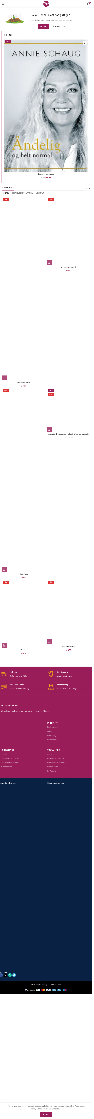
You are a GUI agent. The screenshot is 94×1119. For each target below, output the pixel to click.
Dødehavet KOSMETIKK (57, 878)
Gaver (49, 870)
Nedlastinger (52, 851)
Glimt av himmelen (23, 382)
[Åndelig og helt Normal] (46, 106)
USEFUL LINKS (53, 866)
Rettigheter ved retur (9, 878)
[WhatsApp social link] (10, 1091)
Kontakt (4, 870)
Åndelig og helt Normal (46, 174)
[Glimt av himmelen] (24, 288)
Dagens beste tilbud (55, 874)
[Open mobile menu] (3, 3)
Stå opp (24, 765)
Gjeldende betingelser (10, 874)
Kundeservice (7, 866)
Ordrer (50, 847)
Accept (46, 1114)
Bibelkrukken (52, 882)
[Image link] (15, 18)
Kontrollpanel (52, 843)
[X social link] (5, 1091)
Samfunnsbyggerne (68, 765)
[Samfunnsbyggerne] (68, 671)
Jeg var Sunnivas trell (68, 382)
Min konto (52, 838)
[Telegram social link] (14, 1091)
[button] (85, 43)
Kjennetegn (24, 574)
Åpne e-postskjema (64, 791)
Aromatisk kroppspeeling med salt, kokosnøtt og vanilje (68, 574)
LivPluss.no (51, 886)
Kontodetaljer (52, 855)
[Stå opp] (24, 671)
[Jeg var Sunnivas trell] (68, 288)
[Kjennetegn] (24, 480)
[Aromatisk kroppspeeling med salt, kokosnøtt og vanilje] (68, 480)
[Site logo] (46, 3)
